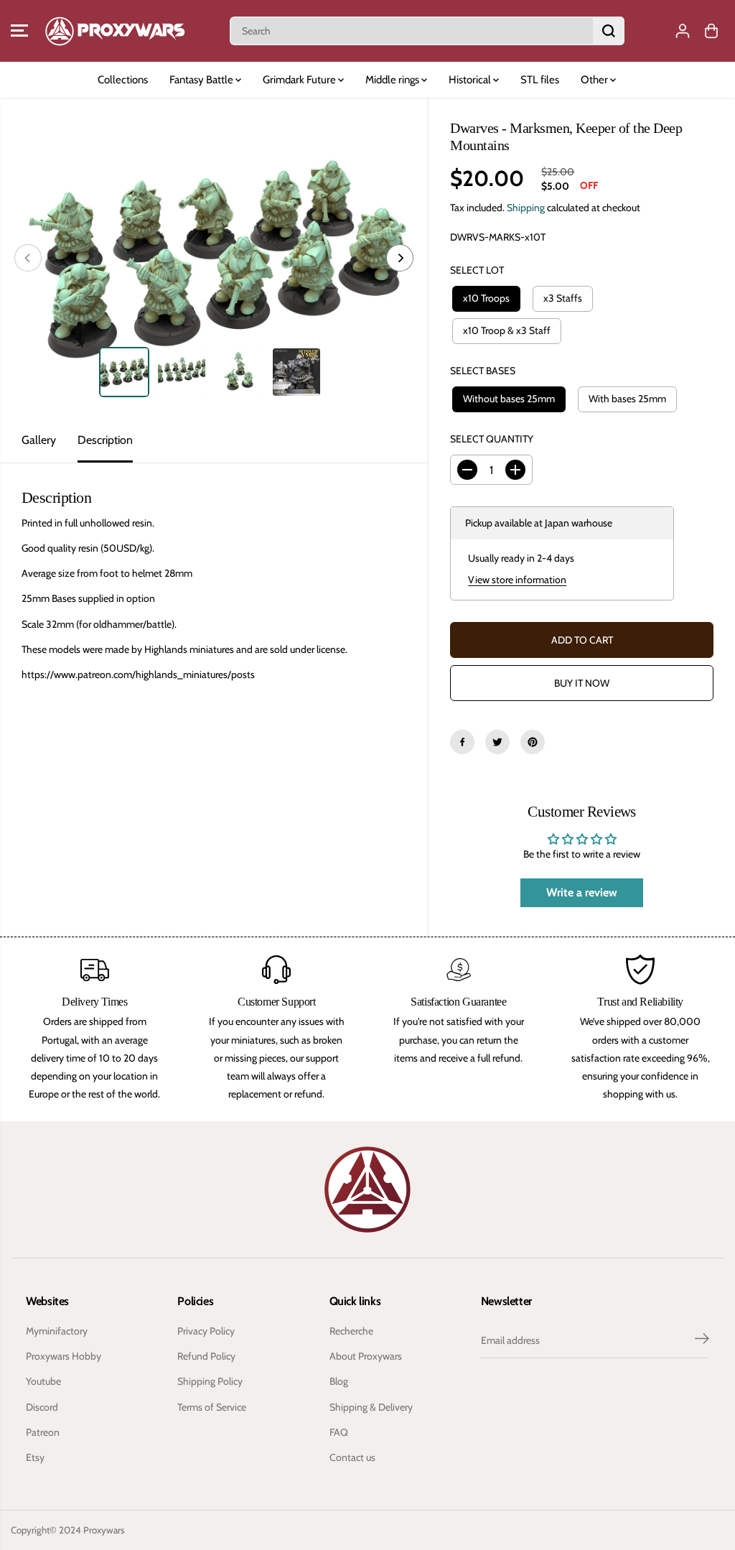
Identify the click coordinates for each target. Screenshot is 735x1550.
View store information (517, 579)
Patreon (43, 1432)
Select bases (482, 370)
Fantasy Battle (202, 79)
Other (595, 79)
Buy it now (581, 683)
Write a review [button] (581, 892)
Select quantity (491, 438)
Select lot (477, 270)
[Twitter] (497, 742)
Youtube (43, 1381)
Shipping (526, 207)
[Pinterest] (532, 742)
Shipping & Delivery (371, 1407)
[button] (19, 31)
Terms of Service (211, 1407)
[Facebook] (462, 742)
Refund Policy (206, 1356)
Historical (471, 79)
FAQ (338, 1432)
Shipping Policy (210, 1381)
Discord (42, 1407)
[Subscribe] (702, 1340)
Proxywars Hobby (63, 1356)
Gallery (39, 440)
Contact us (352, 1457)
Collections (123, 79)
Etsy (35, 1457)
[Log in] (683, 31)
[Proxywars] (115, 31)
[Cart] (711, 31)
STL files (539, 79)
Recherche (351, 1330)
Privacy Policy (206, 1330)
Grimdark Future (300, 79)
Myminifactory (57, 1330)
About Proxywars (365, 1356)
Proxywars (104, 1530)
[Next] (399, 258)
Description (105, 440)
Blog (338, 1381)
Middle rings (393, 79)
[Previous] (28, 258)
